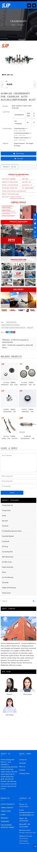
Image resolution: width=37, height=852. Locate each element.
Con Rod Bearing (7, 577)
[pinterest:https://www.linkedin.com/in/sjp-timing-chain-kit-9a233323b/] (35, 219)
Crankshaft (5, 541)
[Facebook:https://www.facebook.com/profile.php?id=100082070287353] (35, 215)
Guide (4, 515)
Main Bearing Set (7, 557)
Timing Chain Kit (7, 505)
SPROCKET (5, 818)
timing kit (30, 327)
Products (22, 770)
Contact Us (22, 759)
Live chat (20, 158)
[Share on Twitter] (9, 332)
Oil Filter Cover (7, 562)
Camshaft (5, 582)
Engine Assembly (7, 567)
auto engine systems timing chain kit (13, 327)
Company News (24, 773)
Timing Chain (6, 510)
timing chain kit (11, 322)
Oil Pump (5, 546)
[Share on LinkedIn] (11, 332)
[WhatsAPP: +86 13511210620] (35, 232)
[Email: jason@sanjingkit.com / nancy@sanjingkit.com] (35, 236)
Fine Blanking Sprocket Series (12, 531)
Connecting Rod (7, 551)
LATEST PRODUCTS (7, 804)
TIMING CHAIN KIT (7, 807)
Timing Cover (6, 593)
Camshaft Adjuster (8, 536)
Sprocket (5, 521)
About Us (22, 766)
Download (22, 763)
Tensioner (5, 526)
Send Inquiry (20, 153)
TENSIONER (5, 821)
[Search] (33, 601)
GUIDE (3, 814)
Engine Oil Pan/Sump (9, 587)
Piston (4, 572)
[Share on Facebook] (7, 332)
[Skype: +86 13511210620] (35, 228)
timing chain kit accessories (10, 325)
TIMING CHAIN (6, 811)
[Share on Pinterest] (14, 332)
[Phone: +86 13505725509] (35, 223)
